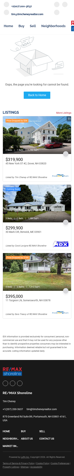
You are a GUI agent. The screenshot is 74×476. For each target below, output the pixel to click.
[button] (12, 431)
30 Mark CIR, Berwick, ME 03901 (23, 231)
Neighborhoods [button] (53, 26)
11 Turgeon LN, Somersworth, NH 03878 (28, 300)
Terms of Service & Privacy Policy (18, 463)
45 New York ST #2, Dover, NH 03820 (26, 163)
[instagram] (65, 5)
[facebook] (56, 5)
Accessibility (36, 467)
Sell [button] (33, 26)
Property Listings (11, 467)
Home (8, 26)
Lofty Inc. (25, 457)
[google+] (56, 13)
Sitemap (25, 467)
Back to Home (37, 95)
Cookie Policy (42, 463)
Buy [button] (21, 26)
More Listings (63, 112)
